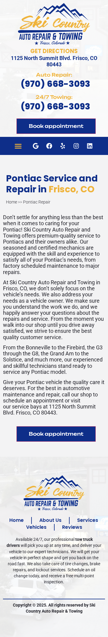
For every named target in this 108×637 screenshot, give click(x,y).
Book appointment (56, 126)
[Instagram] (76, 146)
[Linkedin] (90, 146)
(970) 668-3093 (55, 84)
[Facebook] (49, 146)
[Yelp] (63, 146)
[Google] (36, 146)
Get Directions (54, 51)
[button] (18, 146)
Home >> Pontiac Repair (28, 202)
